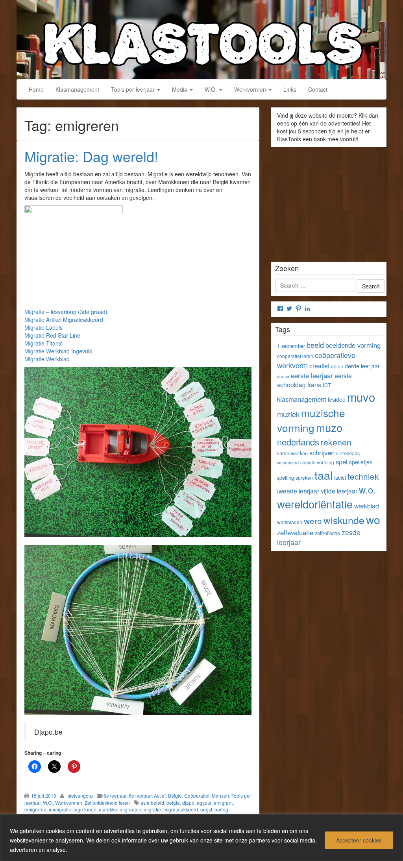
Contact (317, 89)
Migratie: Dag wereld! (91, 156)
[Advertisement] (328, 201)
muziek (288, 414)
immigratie (60, 809)
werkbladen (289, 522)
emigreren (35, 809)
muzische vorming (311, 420)
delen (337, 366)
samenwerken (292, 453)
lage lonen (85, 809)
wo (373, 519)
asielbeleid (152, 802)
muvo (361, 396)
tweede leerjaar (298, 490)
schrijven (322, 452)
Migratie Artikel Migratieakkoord (63, 319)
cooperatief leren (295, 356)
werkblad (366, 505)
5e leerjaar (115, 795)
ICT (327, 385)
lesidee (337, 399)
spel (342, 461)
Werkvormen (251, 89)
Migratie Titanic (43, 343)
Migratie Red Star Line (52, 335)
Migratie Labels (43, 327)
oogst (206, 809)
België (175, 795)
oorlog (221, 809)
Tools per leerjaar (133, 89)
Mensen (220, 795)
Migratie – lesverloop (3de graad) (65, 312)
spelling (285, 477)
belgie (173, 802)
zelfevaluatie (295, 532)
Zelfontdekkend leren (107, 802)
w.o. (367, 489)
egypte (204, 802)
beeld (315, 345)
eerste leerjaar (312, 375)
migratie (152, 809)
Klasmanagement (77, 89)
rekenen (336, 442)
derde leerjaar (362, 366)
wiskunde (344, 520)
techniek (363, 476)
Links (289, 89)
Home (36, 89)
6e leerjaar (140, 795)
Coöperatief (196, 795)
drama (283, 376)
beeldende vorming (353, 345)
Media (180, 89)
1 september (291, 345)
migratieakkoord (180, 809)
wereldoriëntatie (315, 504)
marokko (108, 809)
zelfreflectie (327, 533)
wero (313, 521)
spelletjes (360, 462)
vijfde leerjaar (339, 490)
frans (314, 384)
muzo (329, 427)
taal (323, 475)
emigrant (223, 802)
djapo (188, 802)
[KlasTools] (201, 38)
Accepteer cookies (359, 840)
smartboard (288, 463)
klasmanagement (301, 399)
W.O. (211, 89)
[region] (201, 837)
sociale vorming (317, 462)
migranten (130, 809)
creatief (319, 365)
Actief (160, 795)
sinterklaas (348, 453)
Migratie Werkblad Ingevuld (58, 351)
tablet (340, 477)
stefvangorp (80, 795)
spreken (304, 477)
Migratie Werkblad (47, 359)
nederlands (298, 442)
